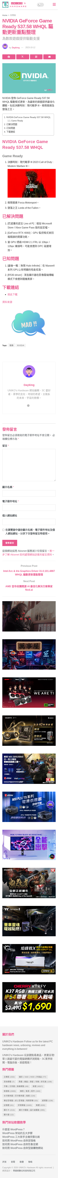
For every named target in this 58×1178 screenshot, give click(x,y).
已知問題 (10, 128)
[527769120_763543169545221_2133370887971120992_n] (29, 922)
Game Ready (17, 121)
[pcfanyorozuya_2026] (29, 655)
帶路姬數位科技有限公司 (24, 1170)
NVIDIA (20, 345)
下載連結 (10, 132)
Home (4, 15)
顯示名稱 (8, 487)
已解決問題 (11, 124)
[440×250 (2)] (29, 808)
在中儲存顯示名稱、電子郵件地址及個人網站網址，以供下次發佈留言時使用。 (30, 532)
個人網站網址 (9, 515)
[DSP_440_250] (29, 846)
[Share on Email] (49, 56)
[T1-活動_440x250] (29, 694)
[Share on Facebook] (8, 56)
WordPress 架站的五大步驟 (17, 1133)
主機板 (9, 1077)
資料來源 (7, 302)
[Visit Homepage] (15, 5)
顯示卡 (9, 1110)
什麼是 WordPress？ (13, 1129)
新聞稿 (13, 15)
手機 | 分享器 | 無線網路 (16, 1086)
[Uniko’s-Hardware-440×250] (29, 960)
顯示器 (9, 1115)
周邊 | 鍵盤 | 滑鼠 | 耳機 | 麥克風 (35, 1082)
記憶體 (9, 1105)
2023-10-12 (30, 47)
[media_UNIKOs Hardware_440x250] (29, 884)
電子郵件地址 (10, 501)
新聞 (38, 1086)
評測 (4, 1162)
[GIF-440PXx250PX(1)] (29, 998)
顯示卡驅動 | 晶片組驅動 (32, 1110)
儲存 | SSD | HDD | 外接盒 (32, 1077)
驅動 (12, 345)
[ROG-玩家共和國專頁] (29, 617)
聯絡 (30, 1162)
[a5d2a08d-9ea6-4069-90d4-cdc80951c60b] (29, 770)
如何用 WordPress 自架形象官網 (20, 1144)
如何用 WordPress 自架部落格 (19, 1140)
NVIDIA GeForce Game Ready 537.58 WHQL (28, 117)
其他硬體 (9, 1082)
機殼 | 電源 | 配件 (30, 1091)
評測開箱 (25, 1105)
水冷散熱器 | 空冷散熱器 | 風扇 (19, 1096)
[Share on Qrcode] (36, 56)
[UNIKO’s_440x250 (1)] (29, 732)
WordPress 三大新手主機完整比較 (21, 1137)
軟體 (40, 1105)
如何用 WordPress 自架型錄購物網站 (22, 1148)
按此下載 (12, 294)
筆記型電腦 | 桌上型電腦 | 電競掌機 (21, 1101)
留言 (5, 445)
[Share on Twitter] (22, 56)
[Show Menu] (54, 4)
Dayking (16, 47)
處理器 (47, 1101)
